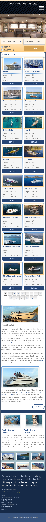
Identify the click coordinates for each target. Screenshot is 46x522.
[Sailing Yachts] (37, 459)
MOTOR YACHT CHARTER (9, 505)
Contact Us (38, 407)
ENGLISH (20, 11)
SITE (6, 47)
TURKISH (26, 11)
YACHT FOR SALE (6, 507)
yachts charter (10, 343)
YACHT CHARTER (6, 500)
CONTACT (4, 509)
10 (11, 298)
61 (27, 298)
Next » (33, 298)
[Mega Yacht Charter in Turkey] (22, 459)
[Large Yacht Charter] (7, 459)
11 (16, 298)
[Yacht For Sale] (22, 469)
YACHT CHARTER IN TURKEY (10, 498)
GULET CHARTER (6, 502)
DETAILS (12, 84)
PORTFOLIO (9, 50)
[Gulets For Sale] (37, 469)
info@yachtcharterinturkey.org (19, 485)
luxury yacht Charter (23, 392)
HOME (3, 495)
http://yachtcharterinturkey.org (20, 482)
